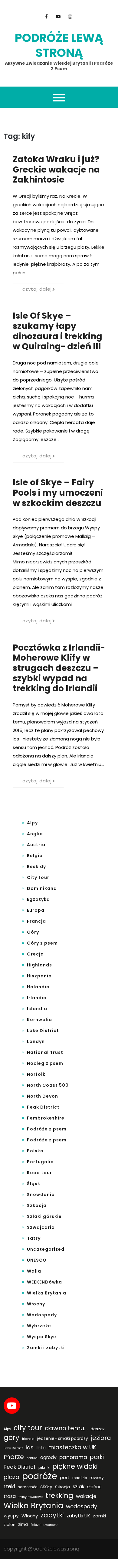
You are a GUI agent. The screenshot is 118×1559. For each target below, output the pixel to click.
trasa (10, 1496)
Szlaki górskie (44, 1216)
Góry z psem (42, 943)
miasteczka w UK (72, 1447)
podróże (39, 1476)
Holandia (38, 987)
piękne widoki (75, 1466)
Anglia (35, 834)
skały (46, 1486)
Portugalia (40, 1162)
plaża (11, 1477)
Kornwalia (39, 1020)
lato (41, 1447)
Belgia (35, 856)
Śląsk (33, 1184)
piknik (44, 1467)
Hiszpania (39, 976)
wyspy (11, 1515)
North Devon (42, 1096)
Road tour (39, 1173)
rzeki (9, 1486)
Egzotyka (38, 899)
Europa (35, 910)
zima (23, 1524)
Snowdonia (41, 1194)
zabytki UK (78, 1516)
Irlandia (37, 998)
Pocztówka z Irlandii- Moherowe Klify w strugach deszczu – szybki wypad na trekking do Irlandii (59, 668)
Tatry (34, 1238)
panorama (73, 1457)
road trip (79, 1477)
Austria (36, 845)
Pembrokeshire (45, 1118)
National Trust (45, 1052)
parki (97, 1457)
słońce (94, 1487)
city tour (28, 1428)
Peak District (43, 1107)
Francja (36, 921)
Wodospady (42, 1315)
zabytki (52, 1515)
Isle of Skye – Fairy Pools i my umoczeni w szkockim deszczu (58, 493)
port (65, 1477)
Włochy (36, 1304)
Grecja (35, 954)
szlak (78, 1486)
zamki (99, 1516)
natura (32, 1458)
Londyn (36, 1041)
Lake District (43, 1030)
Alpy (32, 823)
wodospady (81, 1506)
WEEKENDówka (44, 1282)
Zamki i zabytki (46, 1348)
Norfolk (36, 1074)
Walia (34, 1271)
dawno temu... (66, 1428)
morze (14, 1457)
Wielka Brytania (46, 1293)
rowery (97, 1478)
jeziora (101, 1438)
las (30, 1447)
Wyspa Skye (41, 1337)
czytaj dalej (37, 289)
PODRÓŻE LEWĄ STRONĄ (59, 45)
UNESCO (37, 1260)
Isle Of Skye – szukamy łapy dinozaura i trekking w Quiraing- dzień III (57, 331)
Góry (33, 932)
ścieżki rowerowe (44, 1525)
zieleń (9, 1524)
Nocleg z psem (45, 1063)
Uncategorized (45, 1249)
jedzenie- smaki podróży (62, 1438)
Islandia (37, 1009)
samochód (28, 1487)
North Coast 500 (48, 1085)
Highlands (39, 965)
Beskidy (36, 866)
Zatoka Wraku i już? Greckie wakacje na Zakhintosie (56, 169)
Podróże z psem (47, 1129)
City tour (38, 877)
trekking (59, 1495)
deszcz (97, 1429)
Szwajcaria (41, 1227)
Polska (35, 1151)
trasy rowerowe (30, 1497)
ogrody (48, 1457)
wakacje (86, 1496)
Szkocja (37, 1205)
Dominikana (42, 888)
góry (11, 1437)
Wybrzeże (39, 1326)
